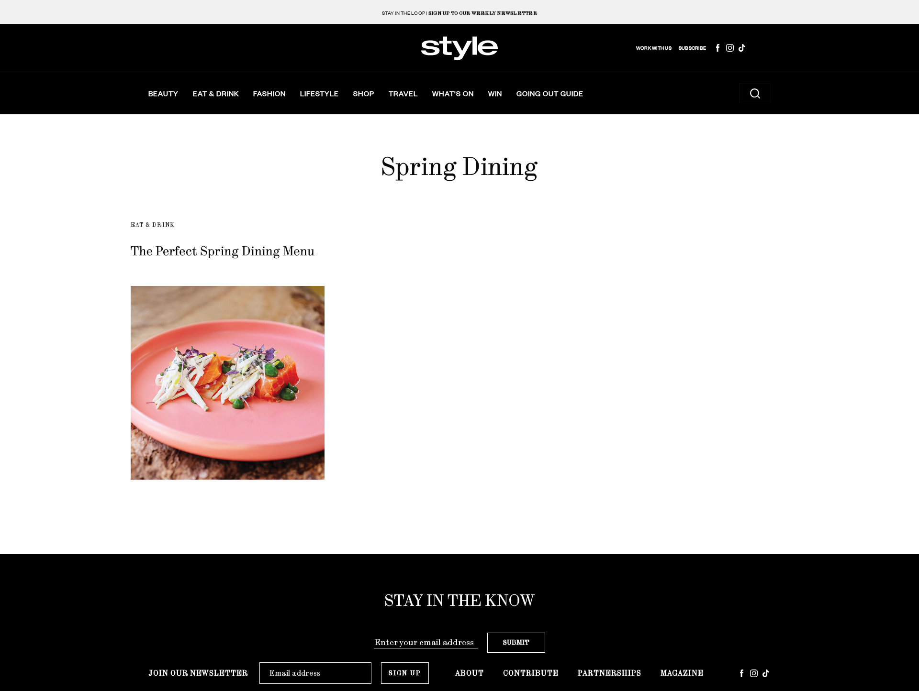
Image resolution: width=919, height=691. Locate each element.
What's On (453, 93)
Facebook (718, 48)
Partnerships (609, 673)
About (469, 673)
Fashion (269, 93)
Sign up (405, 673)
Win (495, 93)
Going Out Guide (549, 93)
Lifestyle (319, 93)
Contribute (531, 673)
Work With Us (654, 48)
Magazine (682, 673)
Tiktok (742, 48)
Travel (403, 93)
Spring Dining (459, 166)
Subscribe (692, 48)
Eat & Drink (216, 93)
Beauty (163, 93)
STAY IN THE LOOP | (459, 13)
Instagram (730, 48)
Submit (516, 642)
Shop (363, 93)
